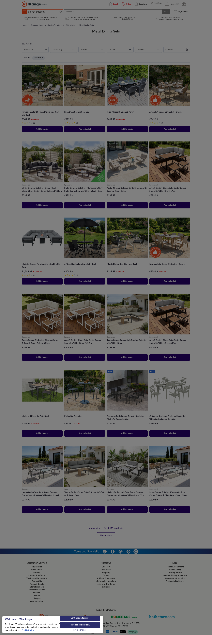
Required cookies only (80, 625)
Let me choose (79, 630)
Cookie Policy (28, 630)
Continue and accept (80, 618)
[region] (52, 624)
